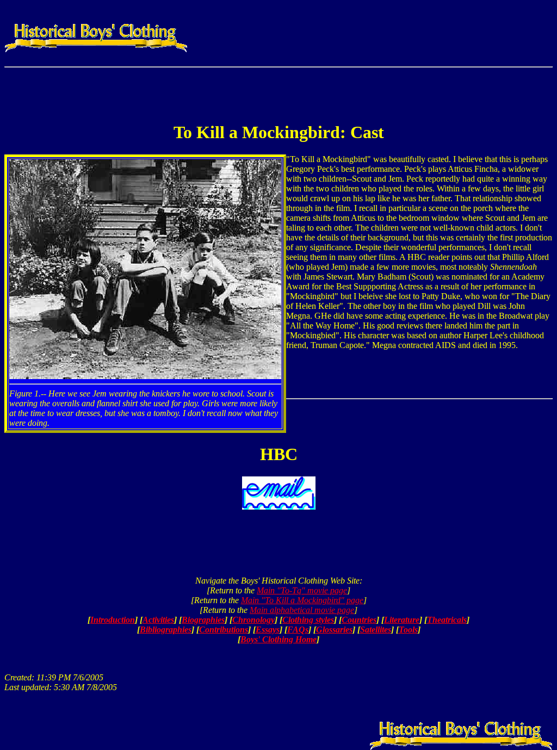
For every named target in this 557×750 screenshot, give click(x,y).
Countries (359, 619)
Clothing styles (308, 619)
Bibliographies (165, 629)
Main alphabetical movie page (302, 610)
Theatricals (447, 619)
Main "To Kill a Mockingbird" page (302, 600)
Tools (408, 629)
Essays (268, 629)
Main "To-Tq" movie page (302, 590)
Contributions (223, 629)
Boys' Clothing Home (278, 639)
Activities (158, 619)
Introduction (112, 619)
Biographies (203, 619)
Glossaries (334, 629)
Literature (401, 619)
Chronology (253, 619)
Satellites (375, 629)
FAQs (297, 629)
